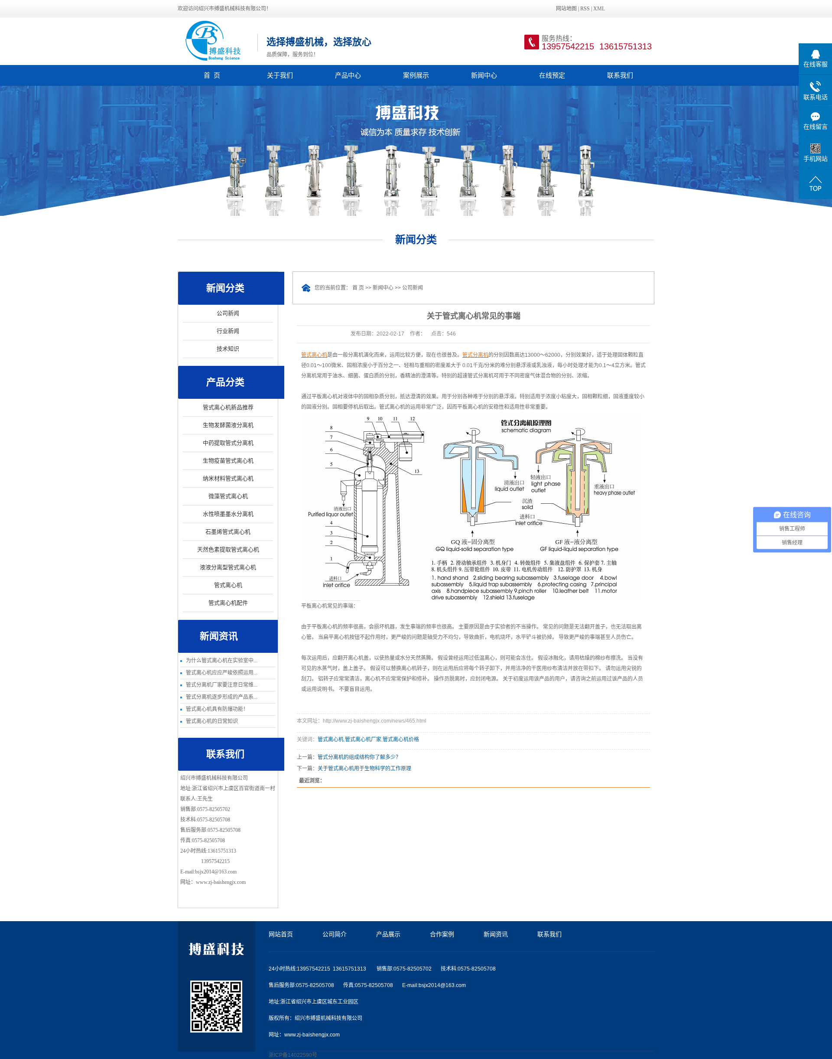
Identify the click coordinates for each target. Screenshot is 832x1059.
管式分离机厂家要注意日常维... (221, 685)
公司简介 (334, 934)
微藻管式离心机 (228, 496)
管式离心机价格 (401, 739)
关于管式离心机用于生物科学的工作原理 (364, 769)
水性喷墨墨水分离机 (228, 514)
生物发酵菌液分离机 (228, 425)
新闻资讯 (496, 934)
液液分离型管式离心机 (228, 567)
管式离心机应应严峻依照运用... (221, 673)
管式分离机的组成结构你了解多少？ (359, 757)
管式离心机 (228, 585)
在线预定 (552, 75)
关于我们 (280, 75)
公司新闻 (228, 313)
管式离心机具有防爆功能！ (217, 709)
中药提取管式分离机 (228, 443)
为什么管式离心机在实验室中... (221, 661)
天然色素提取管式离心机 (228, 549)
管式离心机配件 (228, 603)
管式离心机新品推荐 (228, 407)
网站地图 (566, 9)
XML (599, 9)
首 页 (212, 75)
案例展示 (416, 75)
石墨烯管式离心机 (227, 531)
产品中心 (348, 75)
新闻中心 (484, 75)
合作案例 (442, 934)
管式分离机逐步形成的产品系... (221, 697)
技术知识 (228, 348)
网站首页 (281, 934)
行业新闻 (228, 331)
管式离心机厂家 (363, 739)
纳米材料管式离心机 (228, 478)
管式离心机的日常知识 (212, 721)
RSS (585, 9)
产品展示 (388, 934)
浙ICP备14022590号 (293, 1055)
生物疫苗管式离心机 (228, 460)
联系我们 (620, 75)
